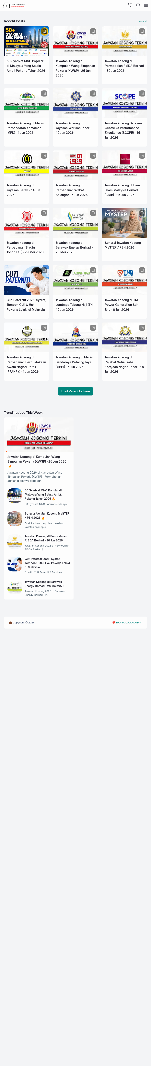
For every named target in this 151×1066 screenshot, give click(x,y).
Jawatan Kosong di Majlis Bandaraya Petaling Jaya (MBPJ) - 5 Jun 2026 (74, 362)
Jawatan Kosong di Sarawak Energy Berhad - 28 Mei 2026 (74, 247)
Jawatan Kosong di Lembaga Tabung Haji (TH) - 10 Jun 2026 (75, 305)
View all (143, 21)
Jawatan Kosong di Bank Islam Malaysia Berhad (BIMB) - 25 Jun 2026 (123, 190)
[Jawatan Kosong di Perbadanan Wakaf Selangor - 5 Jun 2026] (75, 179)
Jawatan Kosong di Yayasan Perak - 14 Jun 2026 (23, 190)
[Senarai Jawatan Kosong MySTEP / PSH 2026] (124, 236)
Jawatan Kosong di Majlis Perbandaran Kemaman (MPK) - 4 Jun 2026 (25, 128)
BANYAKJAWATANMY (129, 622)
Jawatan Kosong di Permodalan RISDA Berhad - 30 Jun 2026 (124, 66)
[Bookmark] (44, 31)
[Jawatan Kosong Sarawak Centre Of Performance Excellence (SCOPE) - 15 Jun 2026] (124, 117)
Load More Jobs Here (75, 391)
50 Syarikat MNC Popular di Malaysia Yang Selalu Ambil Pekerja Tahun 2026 (26, 66)
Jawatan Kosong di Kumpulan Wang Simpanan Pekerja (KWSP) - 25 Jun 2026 (36, 459)
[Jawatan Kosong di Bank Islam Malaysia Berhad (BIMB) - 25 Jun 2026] (124, 179)
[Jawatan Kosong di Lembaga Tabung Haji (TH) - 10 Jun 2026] (75, 294)
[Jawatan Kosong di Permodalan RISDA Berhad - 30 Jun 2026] (124, 55)
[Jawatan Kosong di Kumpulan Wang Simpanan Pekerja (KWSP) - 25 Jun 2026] (75, 55)
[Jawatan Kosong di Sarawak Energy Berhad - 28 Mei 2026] (75, 236)
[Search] (138, 5)
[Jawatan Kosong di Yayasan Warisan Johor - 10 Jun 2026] (75, 117)
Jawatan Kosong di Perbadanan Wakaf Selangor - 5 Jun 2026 (72, 190)
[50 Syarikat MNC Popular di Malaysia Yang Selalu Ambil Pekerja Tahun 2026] (26, 55)
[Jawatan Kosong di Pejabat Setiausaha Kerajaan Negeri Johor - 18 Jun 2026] (124, 351)
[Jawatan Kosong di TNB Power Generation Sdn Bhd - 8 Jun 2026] (124, 294)
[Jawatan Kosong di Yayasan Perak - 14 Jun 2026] (26, 179)
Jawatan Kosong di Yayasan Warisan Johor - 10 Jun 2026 (73, 128)
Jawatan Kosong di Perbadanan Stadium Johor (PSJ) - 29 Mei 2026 (25, 247)
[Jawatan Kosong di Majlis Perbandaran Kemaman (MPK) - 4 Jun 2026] (26, 117)
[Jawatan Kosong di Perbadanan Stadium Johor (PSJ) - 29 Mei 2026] (26, 236)
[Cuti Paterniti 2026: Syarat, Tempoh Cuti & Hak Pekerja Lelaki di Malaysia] (26, 294)
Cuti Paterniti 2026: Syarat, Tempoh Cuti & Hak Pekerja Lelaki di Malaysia (26, 305)
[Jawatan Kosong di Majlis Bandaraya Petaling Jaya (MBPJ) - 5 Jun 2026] (75, 351)
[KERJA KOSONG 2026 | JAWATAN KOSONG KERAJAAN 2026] (14, 5)
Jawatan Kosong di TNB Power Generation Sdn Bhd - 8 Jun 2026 (122, 305)
